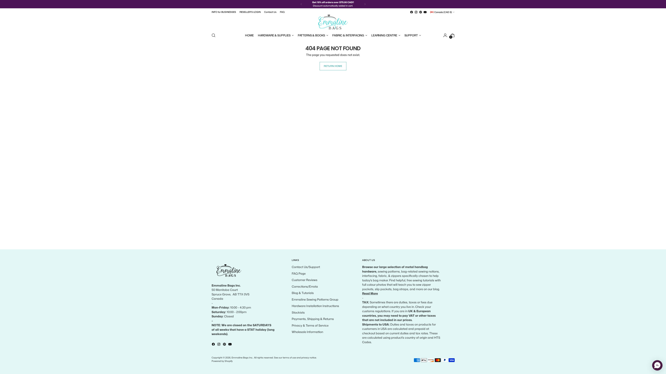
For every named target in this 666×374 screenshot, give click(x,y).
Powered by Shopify (222, 361)
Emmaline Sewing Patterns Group (315, 299)
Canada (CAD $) (443, 12)
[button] (657, 365)
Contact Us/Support (306, 267)
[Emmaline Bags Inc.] (333, 22)
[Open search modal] (213, 35)
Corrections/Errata (305, 286)
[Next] (365, 4)
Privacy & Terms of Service (310, 325)
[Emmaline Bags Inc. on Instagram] (416, 12)
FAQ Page (299, 273)
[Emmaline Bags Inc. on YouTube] (425, 12)
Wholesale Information (307, 332)
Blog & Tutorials (303, 293)
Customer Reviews (304, 280)
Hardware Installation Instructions (315, 306)
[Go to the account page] (445, 35)
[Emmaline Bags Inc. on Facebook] (411, 12)
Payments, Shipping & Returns (313, 319)
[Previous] (301, 4)
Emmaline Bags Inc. (242, 357)
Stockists (298, 312)
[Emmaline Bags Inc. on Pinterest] (420, 12)
